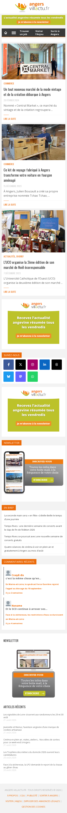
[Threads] (57, 364)
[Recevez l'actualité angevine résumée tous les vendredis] (33, 20)
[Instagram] (32, 364)
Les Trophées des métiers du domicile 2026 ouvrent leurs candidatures (31, 753)
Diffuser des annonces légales (42, 801)
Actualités (9, 256)
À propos (12, 795)
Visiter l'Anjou (13, 801)
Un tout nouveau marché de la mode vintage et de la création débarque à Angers (32, 91)
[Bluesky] (8, 376)
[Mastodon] (20, 376)
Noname (17, 605)
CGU (22, 795)
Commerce (9, 83)
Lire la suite (10, 118)
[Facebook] (8, 364)
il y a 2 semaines (14, 592)
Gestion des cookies (33, 806)
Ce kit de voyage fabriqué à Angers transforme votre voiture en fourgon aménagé (28, 175)
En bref (20, 256)
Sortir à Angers (49, 795)
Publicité (32, 795)
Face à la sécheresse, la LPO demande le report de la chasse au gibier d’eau (32, 766)
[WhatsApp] (32, 376)
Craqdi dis (18, 575)
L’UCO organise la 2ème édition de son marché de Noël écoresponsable (29, 264)
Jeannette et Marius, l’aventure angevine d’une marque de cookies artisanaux (31, 728)
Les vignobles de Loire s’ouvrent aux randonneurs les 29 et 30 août (33, 716)
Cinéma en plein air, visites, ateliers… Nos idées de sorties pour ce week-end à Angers (31, 741)
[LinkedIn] (45, 364)
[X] (20, 364)
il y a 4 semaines (14, 623)
